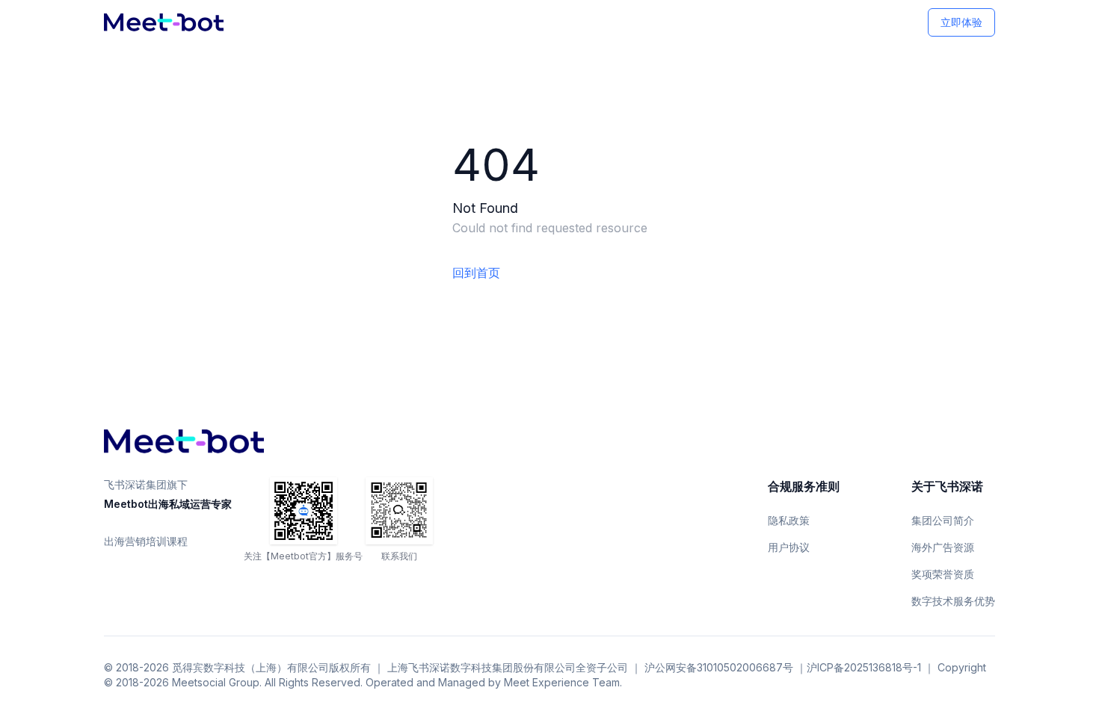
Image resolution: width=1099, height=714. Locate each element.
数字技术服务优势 (953, 601)
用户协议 (789, 547)
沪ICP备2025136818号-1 (864, 667)
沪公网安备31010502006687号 (718, 667)
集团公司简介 (942, 520)
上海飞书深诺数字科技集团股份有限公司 (481, 667)
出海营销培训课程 (146, 541)
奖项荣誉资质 (942, 574)
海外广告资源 (942, 547)
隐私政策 (789, 520)
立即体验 (961, 22)
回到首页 (476, 272)
